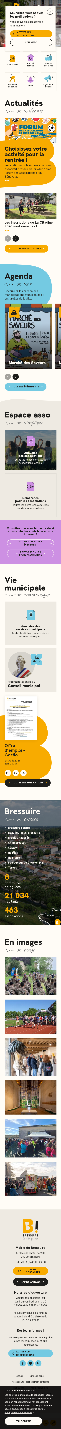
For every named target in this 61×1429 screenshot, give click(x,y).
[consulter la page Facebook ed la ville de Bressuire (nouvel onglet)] (23, 1363)
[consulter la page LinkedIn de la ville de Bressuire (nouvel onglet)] (38, 1363)
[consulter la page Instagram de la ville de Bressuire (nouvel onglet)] (30, 1363)
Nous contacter (33, 1271)
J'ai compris (23, 1421)
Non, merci (31, 42)
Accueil (19, 1376)
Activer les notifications (25, 34)
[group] (30, 212)
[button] (16, 238)
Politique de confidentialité (18, 1412)
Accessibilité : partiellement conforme (30, 1381)
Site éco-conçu (37, 1376)
